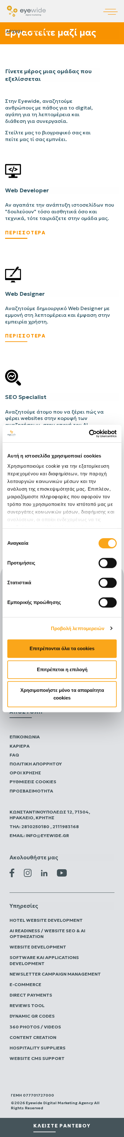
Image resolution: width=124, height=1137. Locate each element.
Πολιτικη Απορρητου (36, 764)
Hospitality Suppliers (37, 1048)
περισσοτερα (25, 233)
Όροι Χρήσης (25, 773)
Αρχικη (14, 31)
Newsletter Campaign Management (55, 974)
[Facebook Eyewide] (12, 872)
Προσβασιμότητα (31, 791)
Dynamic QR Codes (32, 1016)
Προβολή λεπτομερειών (78, 628)
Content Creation (33, 1037)
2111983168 (65, 826)
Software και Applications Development (44, 960)
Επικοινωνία (25, 737)
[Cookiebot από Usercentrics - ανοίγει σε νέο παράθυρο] (89, 434)
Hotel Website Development (46, 920)
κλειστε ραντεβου (62, 1126)
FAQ (14, 755)
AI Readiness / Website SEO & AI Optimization (47, 933)
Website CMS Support (37, 1058)
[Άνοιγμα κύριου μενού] (113, 7)
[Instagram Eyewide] (27, 872)
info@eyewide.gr (47, 835)
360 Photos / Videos (35, 1027)
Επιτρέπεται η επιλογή (62, 669)
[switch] (108, 563)
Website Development (38, 947)
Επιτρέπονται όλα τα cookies (62, 648)
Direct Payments (31, 995)
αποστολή (26, 712)
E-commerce (25, 984)
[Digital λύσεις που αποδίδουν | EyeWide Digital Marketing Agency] (26, 10)
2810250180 (35, 826)
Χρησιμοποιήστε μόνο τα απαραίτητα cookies (62, 693)
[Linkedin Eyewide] (44, 872)
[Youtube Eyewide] (62, 872)
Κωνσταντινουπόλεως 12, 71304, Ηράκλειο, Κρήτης (50, 815)
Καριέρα (20, 746)
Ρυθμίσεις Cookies (33, 782)
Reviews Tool (27, 1005)
